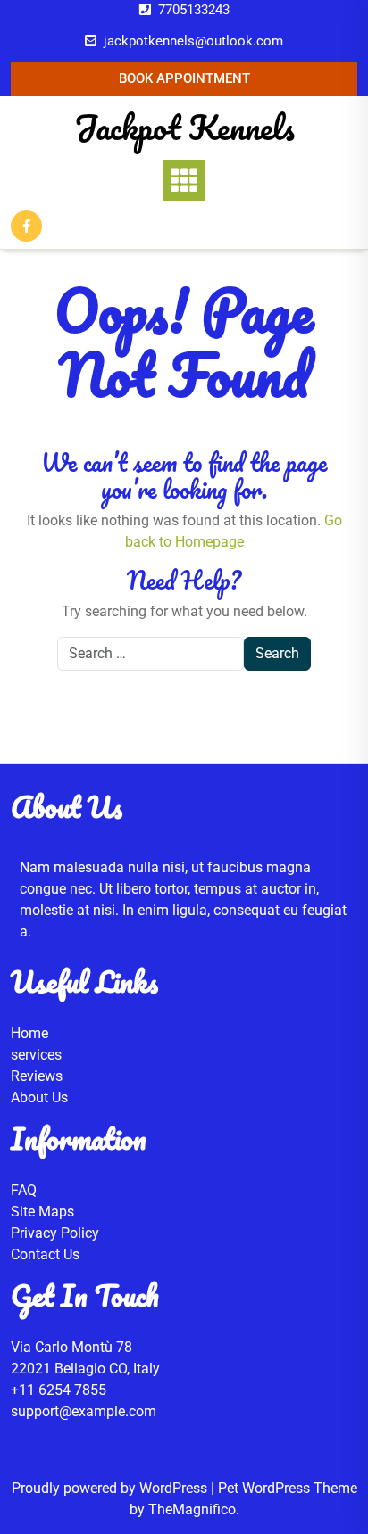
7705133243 (194, 10)
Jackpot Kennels (184, 126)
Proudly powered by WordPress (111, 1488)
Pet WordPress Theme (287, 1488)
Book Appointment (184, 78)
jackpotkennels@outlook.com (193, 41)
